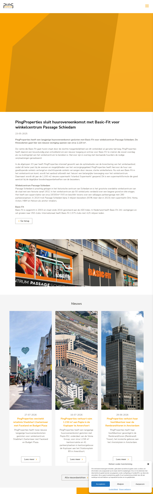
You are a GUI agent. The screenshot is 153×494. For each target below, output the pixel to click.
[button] (148, 464)
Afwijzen (120, 484)
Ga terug (24, 221)
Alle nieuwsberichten (75, 477)
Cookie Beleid (113, 489)
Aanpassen (140, 484)
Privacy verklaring (125, 489)
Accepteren (100, 484)
